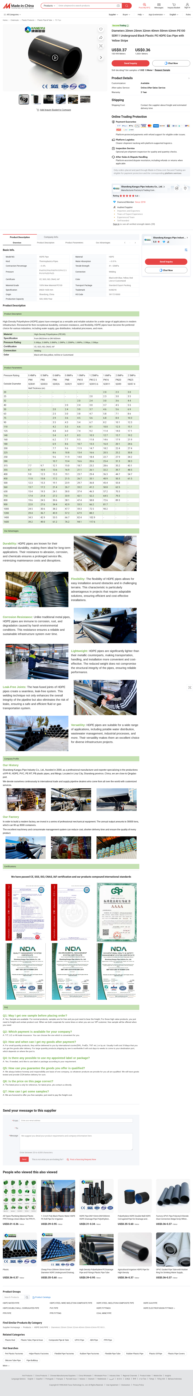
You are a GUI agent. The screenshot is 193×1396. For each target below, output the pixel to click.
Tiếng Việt (161, 1379)
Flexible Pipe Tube (112, 1353)
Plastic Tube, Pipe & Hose (32, 1340)
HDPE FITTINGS (103, 1308)
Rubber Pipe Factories (89, 1353)
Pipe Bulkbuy (32, 1360)
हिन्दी (134, 1379)
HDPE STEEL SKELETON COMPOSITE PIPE (115, 1303)
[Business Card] (186, 249)
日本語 (127, 1379)
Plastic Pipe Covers (176, 1353)
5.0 (155, 241)
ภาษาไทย (142, 1379)
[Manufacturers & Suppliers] (18, 6)
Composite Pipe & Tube (59, 1340)
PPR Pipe (108, 1340)
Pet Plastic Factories (14, 1353)
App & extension (156, 14)
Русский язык (71, 1379)
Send (24, 1159)
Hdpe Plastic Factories (39, 1353)
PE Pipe (58, 20)
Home (5, 20)
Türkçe (151, 1379)
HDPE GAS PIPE (150, 1303)
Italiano (82, 1379)
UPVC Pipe (79, 1340)
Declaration (125, 1385)
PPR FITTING (55, 1313)
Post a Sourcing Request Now (81, 1159)
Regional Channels (130, 1375)
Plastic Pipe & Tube (44, 20)
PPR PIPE (7, 1313)
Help (140, 14)
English (30, 1379)
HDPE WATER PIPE (11, 1303)
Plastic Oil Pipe (155, 1353)
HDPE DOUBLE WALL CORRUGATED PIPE (21, 1308)
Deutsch (91, 1379)
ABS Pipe (94, 1340)
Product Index (145, 1375)
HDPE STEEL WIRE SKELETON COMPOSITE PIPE (71, 1303)
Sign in (187, 7)
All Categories (13, 14)
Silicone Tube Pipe (13, 1360)
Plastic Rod (10, 1340)
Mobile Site (158, 1375)
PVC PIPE (54, 1308)
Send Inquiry (130, 63)
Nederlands (101, 1379)
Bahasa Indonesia (175, 1379)
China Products (41, 1375)
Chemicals (15, 20)
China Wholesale (85, 1375)
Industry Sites (114, 1375)
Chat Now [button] (173, 63)
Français (59, 1379)
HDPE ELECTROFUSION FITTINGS (158, 1308)
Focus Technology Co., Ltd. (78, 1385)
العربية (111, 1379)
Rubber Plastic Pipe (134, 1353)
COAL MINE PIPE (103, 1313)
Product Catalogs (43, 1297)
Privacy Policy (138, 1385)
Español (39, 1379)
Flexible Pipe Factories (64, 1353)
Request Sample (162, 70)
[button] (130, 242)
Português (49, 1379)
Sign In (116, 224)
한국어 (119, 1379)
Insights (168, 1375)
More (5, 1365)
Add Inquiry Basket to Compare (55, 109)
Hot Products (27, 1375)
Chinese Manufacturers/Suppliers (63, 1375)
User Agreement (112, 1385)
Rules (188, 14)
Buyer (125, 14)
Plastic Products (28, 20)
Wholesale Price (100, 1375)
